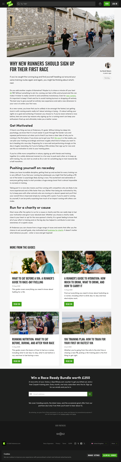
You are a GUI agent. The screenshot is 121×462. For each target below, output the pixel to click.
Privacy (58, 443)
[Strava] (78, 443)
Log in (114, 3)
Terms (64, 443)
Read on (17, 304)
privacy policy (65, 414)
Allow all (109, 455)
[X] (84, 443)
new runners (71, 95)
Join (106, 3)
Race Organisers (48, 443)
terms (74, 414)
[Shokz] (60, 434)
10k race (57, 138)
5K (11, 93)
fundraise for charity (55, 230)
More (113, 443)
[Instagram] (75, 443)
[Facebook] (81, 443)
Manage (94, 455)
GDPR (70, 443)
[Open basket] (100, 4)
